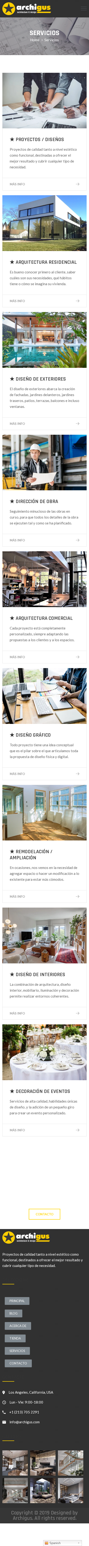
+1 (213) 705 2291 (24, 1412)
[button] (44, 1214)
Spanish (54, 1543)
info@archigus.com (24, 1422)
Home (34, 40)
